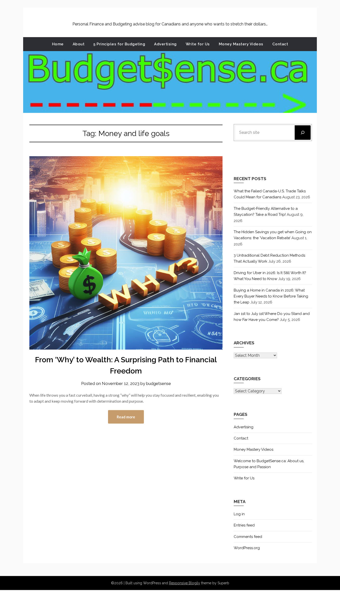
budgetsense (158, 383)
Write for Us (198, 44)
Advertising (165, 44)
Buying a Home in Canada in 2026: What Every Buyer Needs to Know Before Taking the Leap (271, 296)
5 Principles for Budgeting (119, 44)
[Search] (303, 132)
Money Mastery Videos (241, 44)
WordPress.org (247, 548)
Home (58, 44)
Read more (126, 417)
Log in (239, 514)
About (79, 44)
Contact (280, 44)
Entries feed (244, 525)
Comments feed (248, 536)
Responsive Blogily (184, 583)
